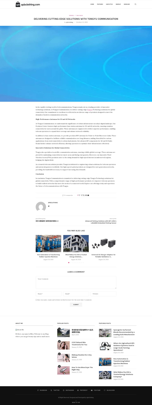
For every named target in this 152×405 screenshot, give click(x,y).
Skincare (127, 4)
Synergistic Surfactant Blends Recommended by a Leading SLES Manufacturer (124, 332)
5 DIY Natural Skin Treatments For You (79, 343)
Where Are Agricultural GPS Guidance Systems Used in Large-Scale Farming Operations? (123, 346)
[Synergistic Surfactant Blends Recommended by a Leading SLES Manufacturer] (105, 333)
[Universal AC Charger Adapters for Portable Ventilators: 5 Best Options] (103, 243)
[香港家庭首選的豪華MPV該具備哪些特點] (63, 333)
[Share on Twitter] (84, 195)
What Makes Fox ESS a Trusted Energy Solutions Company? (123, 374)
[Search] (135, 4)
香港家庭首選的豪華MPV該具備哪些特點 (82, 331)
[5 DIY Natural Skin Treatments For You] (63, 345)
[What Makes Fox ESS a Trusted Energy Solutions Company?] (76, 243)
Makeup (118, 4)
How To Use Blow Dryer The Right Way (82, 368)
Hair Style (109, 4)
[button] (38, 249)
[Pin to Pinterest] (86, 195)
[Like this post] (79, 195)
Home (92, 4)
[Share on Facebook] (81, 195)
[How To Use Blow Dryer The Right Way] (63, 370)
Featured (100, 4)
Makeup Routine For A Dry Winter (82, 356)
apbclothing (69, 22)
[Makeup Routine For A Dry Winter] (63, 358)
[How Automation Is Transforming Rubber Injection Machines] (48, 243)
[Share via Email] (88, 195)
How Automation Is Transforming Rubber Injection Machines (121, 361)
